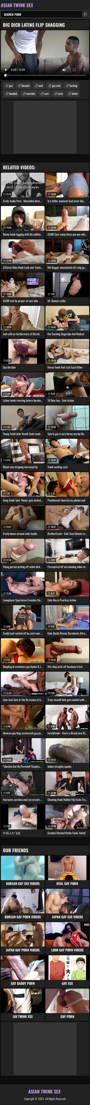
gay (11, 85)
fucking (73, 85)
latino (75, 93)
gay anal (56, 85)
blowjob (26, 85)
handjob (13, 93)
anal (41, 85)
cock (60, 93)
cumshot (30, 93)
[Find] (85, 14)
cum (46, 93)
